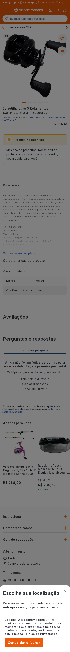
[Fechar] (65, 591)
